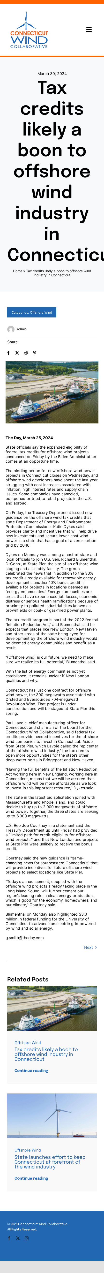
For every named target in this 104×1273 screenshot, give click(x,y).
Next (88, 947)
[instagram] (27, 1238)
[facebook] (9, 1238)
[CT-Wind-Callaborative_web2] (29, 10)
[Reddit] (26, 353)
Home (17, 271)
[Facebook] (8, 353)
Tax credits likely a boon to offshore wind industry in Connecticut (46, 1054)
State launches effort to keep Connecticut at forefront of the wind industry (50, 1162)
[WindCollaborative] (52, 1095)
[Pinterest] (34, 353)
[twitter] (18, 1238)
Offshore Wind (41, 312)
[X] (17, 353)
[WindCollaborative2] (52, 988)
